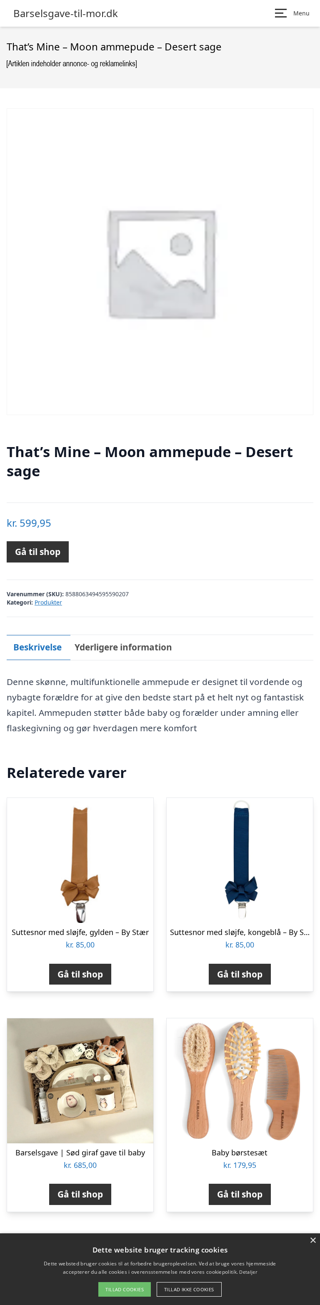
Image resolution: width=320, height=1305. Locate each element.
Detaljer (248, 1272)
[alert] (160, 1269)
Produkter (48, 602)
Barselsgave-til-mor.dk (65, 13)
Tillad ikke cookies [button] (189, 1289)
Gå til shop (37, 552)
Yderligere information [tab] (123, 647)
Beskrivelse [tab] (37, 647)
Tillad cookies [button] (124, 1289)
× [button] (313, 1241)
